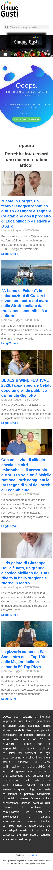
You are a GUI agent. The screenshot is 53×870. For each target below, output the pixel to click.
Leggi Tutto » (9, 253)
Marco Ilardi (32, 855)
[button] (5, 54)
